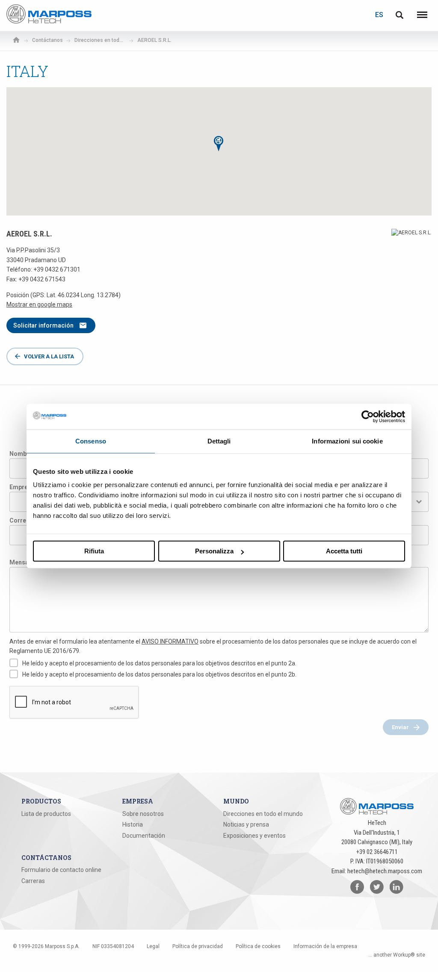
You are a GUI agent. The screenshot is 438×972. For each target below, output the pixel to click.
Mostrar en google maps (39, 304)
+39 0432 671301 (56, 269)
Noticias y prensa (246, 824)
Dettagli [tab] (219, 441)
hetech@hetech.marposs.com (384, 871)
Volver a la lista (49, 356)
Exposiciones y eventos (254, 835)
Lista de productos (46, 813)
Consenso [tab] (90, 441)
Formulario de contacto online (61, 869)
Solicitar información (43, 325)
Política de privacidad (197, 946)
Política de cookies (258, 946)
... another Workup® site (396, 955)
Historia (132, 824)
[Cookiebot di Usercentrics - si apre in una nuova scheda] (367, 416)
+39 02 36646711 (377, 852)
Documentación (143, 835)
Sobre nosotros (143, 813)
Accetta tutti (344, 551)
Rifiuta (94, 551)
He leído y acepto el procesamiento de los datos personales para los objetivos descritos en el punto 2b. (159, 674)
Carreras (33, 880)
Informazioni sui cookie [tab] (347, 441)
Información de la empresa (325, 946)
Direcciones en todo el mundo (263, 813)
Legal (153, 946)
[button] (219, 144)
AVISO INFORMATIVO (170, 641)
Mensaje (21, 562)
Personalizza (214, 551)
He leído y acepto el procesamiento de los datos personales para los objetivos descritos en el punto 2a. (159, 663)
